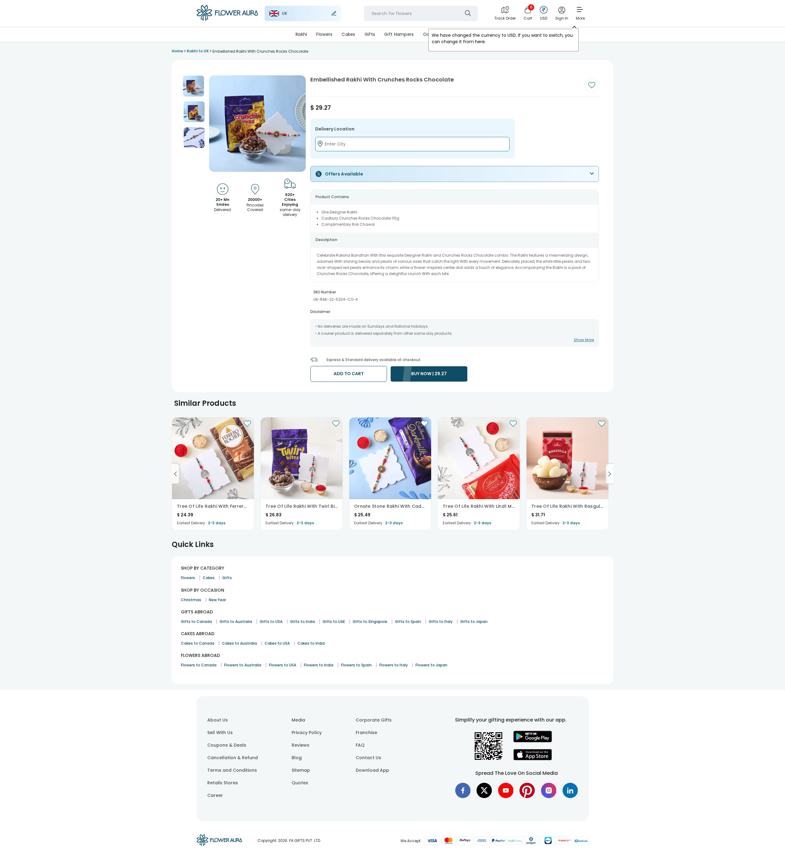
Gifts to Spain (408, 621)
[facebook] (462, 790)
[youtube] (505, 790)
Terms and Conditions (232, 770)
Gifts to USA (271, 621)
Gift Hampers (399, 34)
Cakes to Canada (197, 643)
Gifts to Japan (474, 621)
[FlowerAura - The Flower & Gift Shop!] (227, 20)
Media (298, 720)
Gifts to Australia (236, 621)
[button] (193, 86)
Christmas (191, 599)
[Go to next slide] (609, 474)
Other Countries (471, 34)
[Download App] (532, 741)
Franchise (366, 732)
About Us (217, 720)
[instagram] (548, 790)
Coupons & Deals (226, 745)
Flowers (324, 34)
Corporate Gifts (374, 720)
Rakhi (301, 34)
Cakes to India (311, 643)
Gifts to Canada (196, 621)
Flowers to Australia (242, 665)
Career (215, 795)
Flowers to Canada (198, 665)
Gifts (370, 34)
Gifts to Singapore (370, 621)
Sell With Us (220, 732)
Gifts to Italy (441, 621)
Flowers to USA (282, 665)
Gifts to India (302, 621)
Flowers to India (318, 665)
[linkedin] (570, 790)
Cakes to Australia (239, 643)
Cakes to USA (277, 643)
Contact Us (368, 758)
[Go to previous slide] (175, 474)
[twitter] (484, 790)
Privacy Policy (307, 732)
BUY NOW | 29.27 (429, 374)
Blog (297, 758)
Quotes (300, 783)
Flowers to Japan (431, 665)
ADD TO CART (349, 374)
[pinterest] (527, 790)
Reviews (300, 745)
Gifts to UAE (334, 621)
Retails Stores (222, 783)
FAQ (360, 745)
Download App (372, 770)
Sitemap (301, 770)
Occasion (433, 34)
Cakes (348, 34)
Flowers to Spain (356, 665)
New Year (217, 599)
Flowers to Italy (393, 665)
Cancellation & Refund (232, 758)
